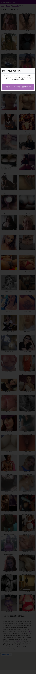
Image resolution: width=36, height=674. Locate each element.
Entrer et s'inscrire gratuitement (18, 87)
